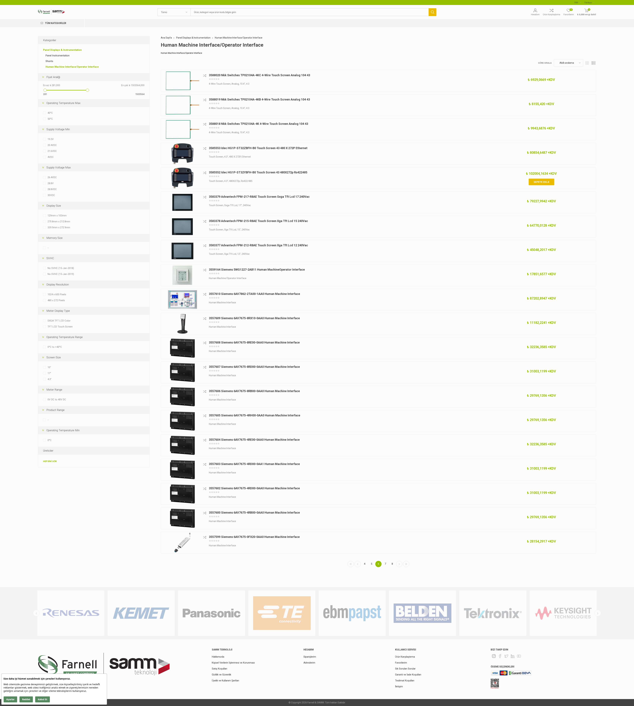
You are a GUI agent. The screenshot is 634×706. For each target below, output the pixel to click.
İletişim (399, 686)
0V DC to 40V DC (57, 399)
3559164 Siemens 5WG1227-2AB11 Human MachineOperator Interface (257, 269)
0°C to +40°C (55, 346)
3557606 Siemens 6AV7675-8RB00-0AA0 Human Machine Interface (254, 391)
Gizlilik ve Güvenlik (221, 674)
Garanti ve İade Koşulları (408, 674)
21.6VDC (52, 151)
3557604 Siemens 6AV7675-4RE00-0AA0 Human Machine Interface (254, 439)
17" (49, 373)
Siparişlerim (309, 656)
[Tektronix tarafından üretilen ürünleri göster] (422, 613)
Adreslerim (309, 662)
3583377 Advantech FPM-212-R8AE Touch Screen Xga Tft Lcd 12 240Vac (258, 245)
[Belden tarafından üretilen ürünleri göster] (352, 613)
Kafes (587, 63)
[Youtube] (519, 656)
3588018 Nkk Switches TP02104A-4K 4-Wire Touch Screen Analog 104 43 (258, 123)
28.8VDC (52, 189)
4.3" (50, 379)
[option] (71, 613)
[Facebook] (500, 656)
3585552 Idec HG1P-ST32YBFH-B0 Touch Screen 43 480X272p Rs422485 (258, 172)
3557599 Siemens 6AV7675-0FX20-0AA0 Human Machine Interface (254, 537)
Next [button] (597, 613)
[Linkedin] (512, 656)
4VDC (51, 157)
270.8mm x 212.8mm (59, 221)
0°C (50, 440)
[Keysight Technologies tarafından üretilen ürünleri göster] (493, 613)
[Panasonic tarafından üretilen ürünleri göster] (141, 613)
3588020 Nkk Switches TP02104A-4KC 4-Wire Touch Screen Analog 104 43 (259, 75)
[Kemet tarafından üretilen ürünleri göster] (71, 613)
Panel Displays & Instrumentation (62, 49)
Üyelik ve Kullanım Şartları (225, 680)
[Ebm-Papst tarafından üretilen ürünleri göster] (282, 613)
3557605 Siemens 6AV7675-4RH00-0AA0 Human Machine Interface (254, 415)
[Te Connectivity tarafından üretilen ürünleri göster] (211, 613)
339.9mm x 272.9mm (59, 227)
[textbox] (310, 12)
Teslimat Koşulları (404, 680)
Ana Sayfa (166, 37)
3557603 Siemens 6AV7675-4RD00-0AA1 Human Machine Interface (254, 464)
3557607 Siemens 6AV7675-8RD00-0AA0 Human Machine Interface (254, 366)
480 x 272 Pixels (56, 300)
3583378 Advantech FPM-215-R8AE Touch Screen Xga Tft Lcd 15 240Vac (258, 221)
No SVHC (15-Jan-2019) (61, 274)
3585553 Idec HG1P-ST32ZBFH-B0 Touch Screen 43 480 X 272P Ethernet (258, 148)
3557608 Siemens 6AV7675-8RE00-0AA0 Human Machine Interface (254, 342)
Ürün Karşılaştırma (551, 14)
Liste (593, 63)
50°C (50, 118)
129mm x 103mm (57, 215)
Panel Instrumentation (58, 55)
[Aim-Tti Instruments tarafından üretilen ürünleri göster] (563, 613)
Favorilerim (401, 662)
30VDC (51, 195)
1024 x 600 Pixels (57, 294)
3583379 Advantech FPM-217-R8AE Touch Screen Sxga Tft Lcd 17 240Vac (259, 196)
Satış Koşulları (219, 668)
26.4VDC (52, 177)
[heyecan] (506, 656)
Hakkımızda (218, 656)
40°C (50, 112)
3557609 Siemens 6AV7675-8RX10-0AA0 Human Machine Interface (254, 318)
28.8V (51, 183)
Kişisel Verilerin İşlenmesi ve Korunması (233, 662)
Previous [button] (36, 613)
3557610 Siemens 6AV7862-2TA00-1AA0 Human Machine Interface (254, 294)
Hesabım (535, 14)
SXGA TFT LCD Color (59, 320)
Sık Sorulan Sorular (405, 668)
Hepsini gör (50, 461)
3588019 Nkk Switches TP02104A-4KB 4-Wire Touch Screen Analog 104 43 (259, 99)
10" (49, 367)
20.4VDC (52, 145)
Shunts (49, 61)
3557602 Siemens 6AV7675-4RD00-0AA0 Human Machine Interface (254, 488)
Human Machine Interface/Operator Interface (72, 66)
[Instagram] (493, 656)
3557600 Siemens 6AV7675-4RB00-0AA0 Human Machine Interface (254, 512)
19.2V (51, 139)
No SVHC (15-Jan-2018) (61, 268)
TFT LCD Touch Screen (60, 326)
